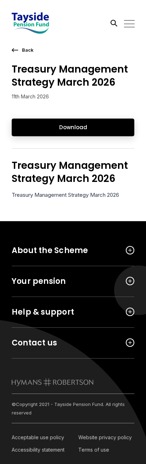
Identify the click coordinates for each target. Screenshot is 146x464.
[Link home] (43, 23)
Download (73, 127)
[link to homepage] (53, 382)
